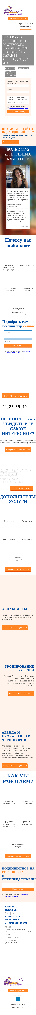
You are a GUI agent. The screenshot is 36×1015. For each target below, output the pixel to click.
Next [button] (33, 196)
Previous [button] (2, 196)
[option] (18, 197)
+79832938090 (26, 26)
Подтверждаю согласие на (19, 107)
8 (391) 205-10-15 (26, 23)
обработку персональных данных (19, 108)
